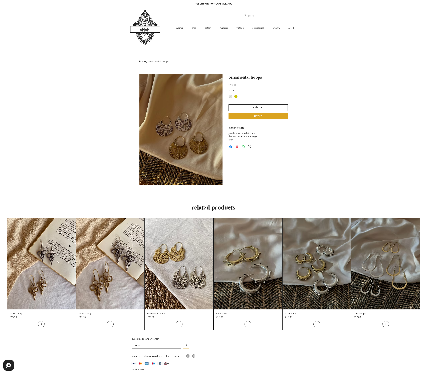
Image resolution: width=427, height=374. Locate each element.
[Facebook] (187, 356)
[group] (213, 274)
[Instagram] (193, 356)
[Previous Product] (2, 274)
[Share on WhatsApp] (243, 147)
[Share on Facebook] (231, 147)
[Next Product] (425, 274)
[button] (291, 28)
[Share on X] (250, 147)
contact (176, 356)
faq (167, 356)
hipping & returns (153, 356)
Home (142, 61)
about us (136, 356)
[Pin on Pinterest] (237, 147)
